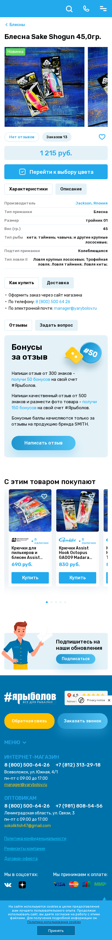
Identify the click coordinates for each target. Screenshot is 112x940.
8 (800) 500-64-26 (27, 764)
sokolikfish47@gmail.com (27, 825)
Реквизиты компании (24, 848)
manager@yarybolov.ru (75, 308)
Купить (30, 577)
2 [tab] (53, 603)
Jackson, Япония (92, 203)
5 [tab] (66, 603)
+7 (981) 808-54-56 (79, 806)
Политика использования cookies (54, 922)
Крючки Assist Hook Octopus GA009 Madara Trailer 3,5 (74, 553)
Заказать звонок (82, 720)
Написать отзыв (43, 443)
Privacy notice (96, 700)
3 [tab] (57, 603)
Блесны (17, 24)
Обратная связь (29, 720)
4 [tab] (62, 603)
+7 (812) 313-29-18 (78, 764)
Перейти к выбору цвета (61, 172)
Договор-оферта (21, 858)
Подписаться (76, 658)
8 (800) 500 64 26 (53, 301)
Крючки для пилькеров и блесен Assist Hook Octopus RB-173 (30, 553)
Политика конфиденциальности (35, 838)
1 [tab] (48, 603)
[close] (109, 700)
